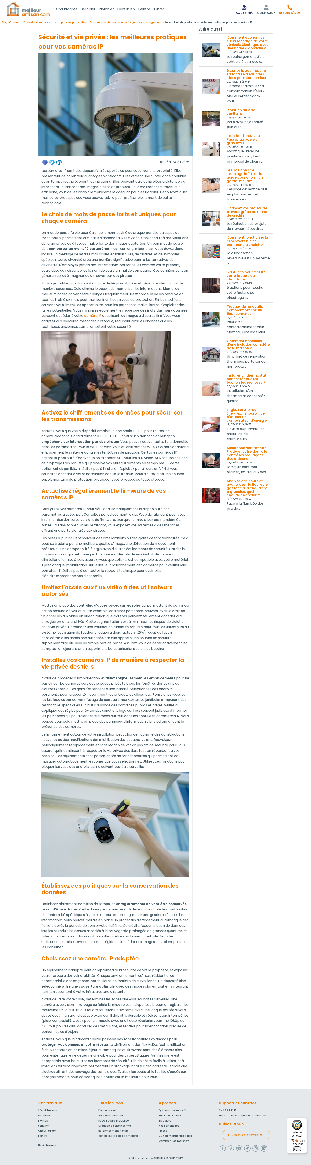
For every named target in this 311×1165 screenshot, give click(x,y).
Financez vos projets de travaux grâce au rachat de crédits (248, 212)
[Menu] (304, 1120)
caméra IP (92, 315)
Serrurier (88, 9)
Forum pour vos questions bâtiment (242, 1115)
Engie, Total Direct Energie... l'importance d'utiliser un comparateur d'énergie (247, 415)
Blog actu (165, 1120)
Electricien (126, 9)
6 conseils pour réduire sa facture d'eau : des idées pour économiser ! (247, 74)
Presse (163, 1130)
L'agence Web (107, 1110)
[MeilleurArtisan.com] (28, 8)
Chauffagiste (66, 9)
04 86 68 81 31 (227, 1110)
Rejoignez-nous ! (170, 1115)
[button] (289, 9)
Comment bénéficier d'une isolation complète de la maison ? (248, 345)
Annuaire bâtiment (110, 1115)
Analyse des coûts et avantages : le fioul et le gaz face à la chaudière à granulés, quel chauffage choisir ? (247, 488)
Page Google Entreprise (113, 1120)
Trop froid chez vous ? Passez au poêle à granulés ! (245, 139)
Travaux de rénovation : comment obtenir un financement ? (247, 310)
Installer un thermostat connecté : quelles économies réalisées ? (246, 379)
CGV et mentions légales (175, 1136)
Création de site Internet (114, 1125)
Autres (159, 9)
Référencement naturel (113, 1130)
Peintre (144, 9)
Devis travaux (47, 1145)
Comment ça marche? (174, 1141)
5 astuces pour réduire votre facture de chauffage (246, 276)
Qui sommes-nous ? (172, 1110)
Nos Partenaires (169, 1125)
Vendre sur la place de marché (118, 1136)
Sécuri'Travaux (47, 1110)
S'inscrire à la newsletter (247, 1135)
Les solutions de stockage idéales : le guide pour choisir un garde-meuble (245, 175)
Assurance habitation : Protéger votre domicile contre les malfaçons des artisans (247, 453)
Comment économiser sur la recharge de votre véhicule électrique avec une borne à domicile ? (247, 43)
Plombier (106, 9)
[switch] (297, 1148)
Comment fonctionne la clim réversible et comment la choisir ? (247, 241)
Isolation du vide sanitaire (241, 112)
